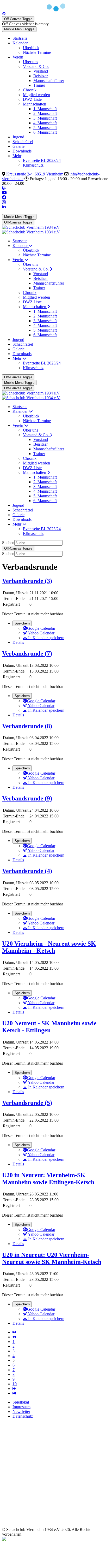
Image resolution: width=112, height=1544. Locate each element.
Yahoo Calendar (40, 633)
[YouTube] (4, 193)
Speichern (22, 623)
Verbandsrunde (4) (27, 871)
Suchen (8, 542)
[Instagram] (4, 202)
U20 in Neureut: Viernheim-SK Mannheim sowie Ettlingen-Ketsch (48, 1179)
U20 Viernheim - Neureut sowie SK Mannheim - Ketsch (49, 947)
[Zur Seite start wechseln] (14, 1332)
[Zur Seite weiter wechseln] (14, 1388)
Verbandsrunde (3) (27, 580)
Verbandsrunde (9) (27, 798)
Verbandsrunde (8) (27, 726)
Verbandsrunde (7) (27, 653)
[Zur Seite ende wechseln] (14, 1393)
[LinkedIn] (4, 207)
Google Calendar (41, 628)
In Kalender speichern (45, 637)
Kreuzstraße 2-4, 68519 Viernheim (34, 174)
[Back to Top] (4, 13)
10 (15, 1384)
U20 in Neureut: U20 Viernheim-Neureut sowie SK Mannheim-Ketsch (51, 1258)
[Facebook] (4, 197)
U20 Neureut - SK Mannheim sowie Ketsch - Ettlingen (49, 1027)
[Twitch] (4, 188)
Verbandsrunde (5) (27, 1102)
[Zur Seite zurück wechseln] (14, 1337)
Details (18, 642)
